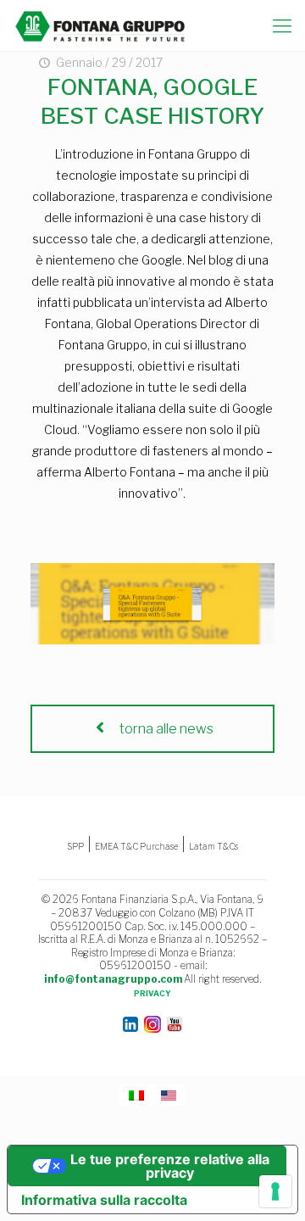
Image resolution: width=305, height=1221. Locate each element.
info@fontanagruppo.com (113, 979)
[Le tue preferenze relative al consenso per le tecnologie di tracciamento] (275, 1191)
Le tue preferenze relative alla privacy (169, 1166)
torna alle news (165, 729)
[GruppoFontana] (100, 25)
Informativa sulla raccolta (104, 1199)
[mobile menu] (282, 25)
